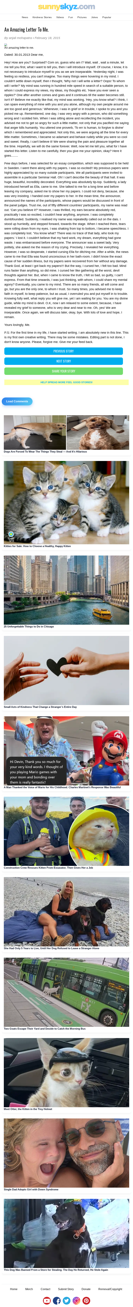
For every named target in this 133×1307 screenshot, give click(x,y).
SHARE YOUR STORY (63, 371)
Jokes (94, 17)
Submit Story (66, 1289)
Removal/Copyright (110, 1289)
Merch (29, 1289)
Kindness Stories (42, 17)
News (25, 17)
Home (13, 1289)
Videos (60, 17)
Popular (106, 17)
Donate (86, 1289)
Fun (70, 17)
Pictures (82, 17)
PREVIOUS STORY (64, 351)
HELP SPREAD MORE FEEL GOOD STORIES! (67, 382)
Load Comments (17, 401)
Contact (45, 1289)
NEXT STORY (63, 361)
